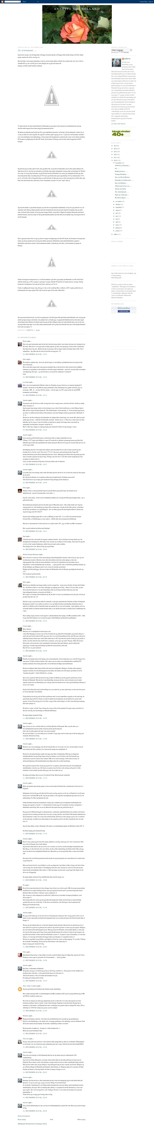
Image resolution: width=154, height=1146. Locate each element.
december (119, 163)
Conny (25, 626)
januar (118, 231)
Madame (25, 1016)
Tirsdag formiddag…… (122, 174)
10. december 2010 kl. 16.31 (35, 395)
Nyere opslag (22, 1119)
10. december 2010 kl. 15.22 (35, 354)
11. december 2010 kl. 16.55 (35, 718)
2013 (115, 152)
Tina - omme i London (30, 986)
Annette (25, 400)
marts (117, 225)
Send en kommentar (24, 1116)
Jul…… (117, 168)
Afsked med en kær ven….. (123, 186)
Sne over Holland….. (121, 183)
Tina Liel (26, 1039)
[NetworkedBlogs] (124, 308)
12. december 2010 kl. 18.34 (35, 981)
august (118, 210)
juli (117, 213)
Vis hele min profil (118, 123)
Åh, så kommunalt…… (122, 192)
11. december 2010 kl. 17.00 (35, 739)
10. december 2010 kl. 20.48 (35, 549)
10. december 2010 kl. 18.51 (35, 531)
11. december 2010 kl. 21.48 (35, 907)
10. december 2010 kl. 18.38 (35, 430)
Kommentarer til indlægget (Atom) (36, 1124)
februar (118, 228)
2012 (115, 154)
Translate (126, 52)
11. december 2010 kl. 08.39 (35, 577)
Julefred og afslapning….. (123, 165)
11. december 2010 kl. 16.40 (35, 651)
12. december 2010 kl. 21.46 (35, 1011)
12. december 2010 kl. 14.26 (35, 960)
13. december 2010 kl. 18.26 (35, 1047)
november (119, 201)
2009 (115, 234)
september (119, 207)
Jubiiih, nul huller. (120, 189)
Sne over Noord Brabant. (122, 177)
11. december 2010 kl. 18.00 (35, 880)
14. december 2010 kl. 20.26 (35, 1097)
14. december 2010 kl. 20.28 (35, 1111)
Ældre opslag (81, 1119)
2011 (115, 157)
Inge (24, 536)
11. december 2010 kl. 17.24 (35, 834)
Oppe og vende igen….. (122, 195)
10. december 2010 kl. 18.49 (35, 483)
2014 (115, 149)
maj (117, 219)
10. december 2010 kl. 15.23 (35, 377)
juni (117, 216)
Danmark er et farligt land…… (124, 180)
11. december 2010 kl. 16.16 (35, 621)
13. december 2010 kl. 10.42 (35, 1033)
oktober (118, 204)
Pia (24, 885)
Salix (24, 359)
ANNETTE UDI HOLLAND (77, 9)
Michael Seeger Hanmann (31, 554)
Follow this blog (124, 311)
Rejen (24, 341)
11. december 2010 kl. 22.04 (35, 947)
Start (51, 1119)
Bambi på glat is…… (121, 171)
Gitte (24, 952)
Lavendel (26, 382)
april (117, 222)
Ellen (24, 582)
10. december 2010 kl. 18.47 (35, 464)
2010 (115, 160)
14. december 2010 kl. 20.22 (35, 1072)
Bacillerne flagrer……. (122, 198)
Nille (24, 488)
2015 (115, 146)
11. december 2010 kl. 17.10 (35, 778)
